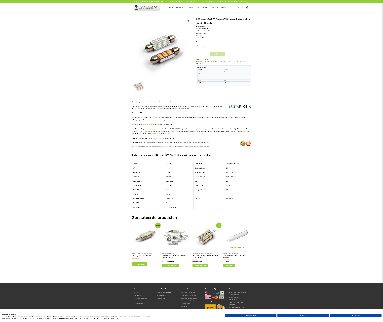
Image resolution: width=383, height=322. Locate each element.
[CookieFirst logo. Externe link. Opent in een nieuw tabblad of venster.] (2, 312)
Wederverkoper (138, 303)
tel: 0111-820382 (234, 295)
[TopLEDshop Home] (147, 7)
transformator (155, 133)
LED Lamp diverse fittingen (211, 61)
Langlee (202, 63)
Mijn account (245, 1)
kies (197, 42)
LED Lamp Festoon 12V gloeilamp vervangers (233, 61)
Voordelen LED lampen (188, 292)
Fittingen (184, 306)
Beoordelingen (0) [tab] (165, 102)
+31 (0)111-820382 (157, 1)
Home (171, 7)
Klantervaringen (202, 7)
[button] (188, 21)
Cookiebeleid (161, 298)
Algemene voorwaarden (164, 292)
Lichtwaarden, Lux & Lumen (189, 301)
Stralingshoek (185, 303)
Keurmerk (137, 301)
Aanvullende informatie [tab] (149, 102)
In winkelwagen (217, 54)
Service (215, 7)
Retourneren (138, 295)
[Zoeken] (238, 7)
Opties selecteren (170, 266)
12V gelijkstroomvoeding (146, 131)
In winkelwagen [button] (139, 264)
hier (117, 318)
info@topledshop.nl (142, 1)
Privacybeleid (161, 295)
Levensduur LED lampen (188, 295)
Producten (180, 7)
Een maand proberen (140, 298)
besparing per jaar (148, 124)
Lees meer (229, 266)
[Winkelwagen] (247, 7)
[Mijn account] (243, 7)
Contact (224, 7)
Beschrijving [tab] (136, 102)
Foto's (191, 7)
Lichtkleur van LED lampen (189, 298)
